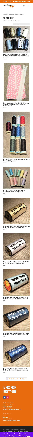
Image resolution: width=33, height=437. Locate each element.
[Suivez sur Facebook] (4, 397)
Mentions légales (7, 419)
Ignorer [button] (28, 436)
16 (23, 379)
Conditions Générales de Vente (11, 420)
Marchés (5, 417)
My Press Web (12, 431)
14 (17, 379)
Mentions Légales (23, 431)
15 (20, 379)
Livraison (5, 416)
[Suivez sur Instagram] (7, 397)
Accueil (5, 14)
